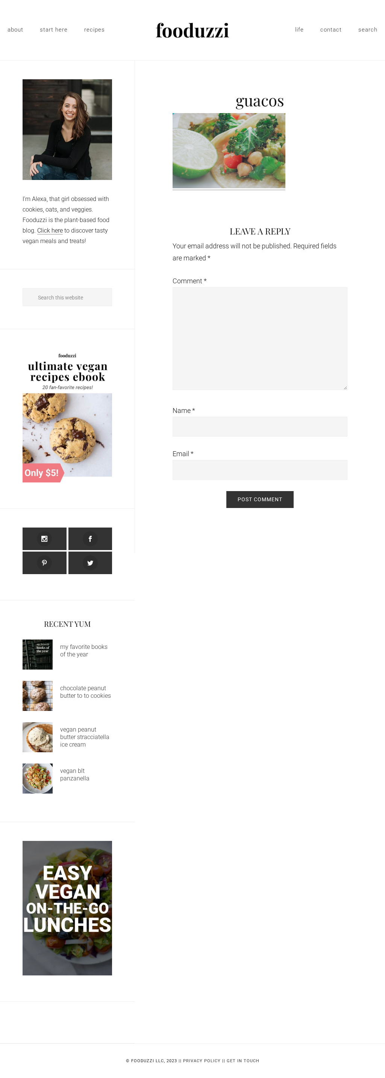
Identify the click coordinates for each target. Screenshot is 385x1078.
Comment (190, 281)
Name (184, 410)
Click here (50, 230)
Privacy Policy (202, 1060)
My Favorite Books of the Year (84, 650)
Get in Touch (243, 1060)
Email (183, 454)
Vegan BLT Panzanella (74, 774)
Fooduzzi (192, 30)
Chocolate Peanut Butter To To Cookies (85, 692)
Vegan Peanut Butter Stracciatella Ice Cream (84, 737)
